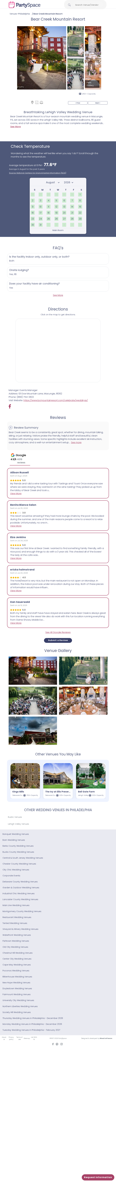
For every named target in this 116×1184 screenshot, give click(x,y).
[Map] (32, 102)
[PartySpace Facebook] (11, 406)
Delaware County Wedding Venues (20, 881)
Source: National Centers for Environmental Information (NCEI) (37, 173)
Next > (97, 103)
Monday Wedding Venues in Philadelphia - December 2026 (32, 1024)
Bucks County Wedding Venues (18, 852)
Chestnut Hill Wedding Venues (18, 952)
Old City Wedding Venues (15, 947)
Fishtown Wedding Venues (16, 941)
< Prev (77, 103)
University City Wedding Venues (18, 1000)
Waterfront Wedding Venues (17, 935)
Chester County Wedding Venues (19, 863)
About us (4, 1038)
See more (76, 442)
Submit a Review (58, 640)
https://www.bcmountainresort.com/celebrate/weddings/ (55, 400)
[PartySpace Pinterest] (57, 1043)
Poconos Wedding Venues (16, 970)
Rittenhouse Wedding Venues (17, 976)
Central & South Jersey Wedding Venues (23, 857)
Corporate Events (11, 875)
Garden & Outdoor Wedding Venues (21, 887)
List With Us (34, 1038)
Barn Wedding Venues (14, 840)
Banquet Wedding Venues (16, 834)
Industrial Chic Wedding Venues (19, 893)
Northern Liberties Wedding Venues (20, 1006)
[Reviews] (41, 102)
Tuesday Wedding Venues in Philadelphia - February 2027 (31, 1030)
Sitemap (27, 1038)
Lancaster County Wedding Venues (20, 899)
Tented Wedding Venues (15, 923)
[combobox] (88, 5)
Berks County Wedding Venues (18, 846)
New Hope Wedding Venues (16, 982)
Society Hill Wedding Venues (17, 1012)
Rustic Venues (15, 817)
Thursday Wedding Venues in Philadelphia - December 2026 (33, 1018)
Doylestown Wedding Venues (17, 988)
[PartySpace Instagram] (61, 1043)
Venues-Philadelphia (20, 13)
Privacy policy (11, 1038)
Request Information (98, 1177)
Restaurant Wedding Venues (17, 917)
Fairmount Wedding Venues (17, 994)
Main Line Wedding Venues (16, 905)
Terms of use (19, 1038)
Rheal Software (106, 1038)
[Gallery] (37, 102)
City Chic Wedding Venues (16, 869)
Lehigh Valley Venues (18, 824)
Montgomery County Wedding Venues (22, 911)
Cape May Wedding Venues (17, 964)
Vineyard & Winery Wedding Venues (20, 929)
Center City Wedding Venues (17, 958)
